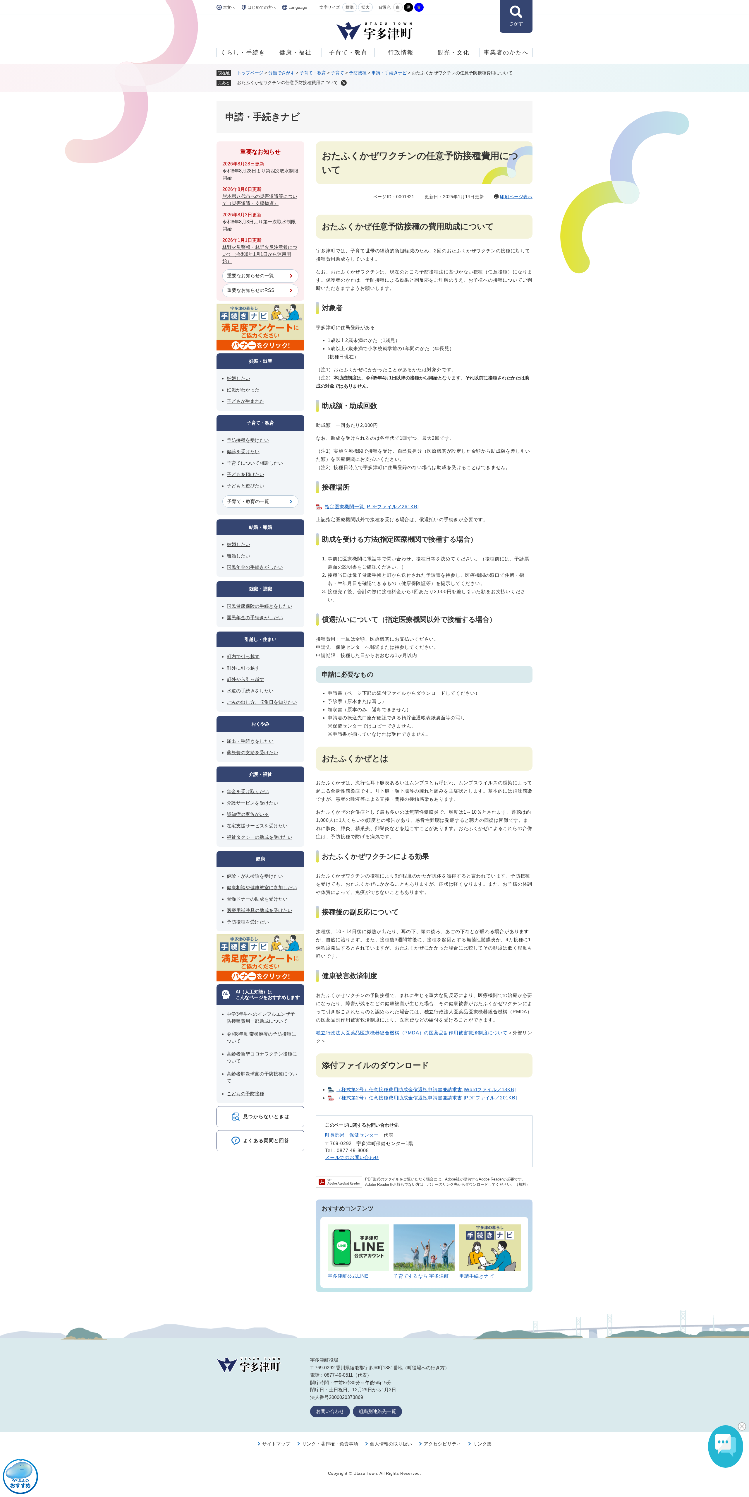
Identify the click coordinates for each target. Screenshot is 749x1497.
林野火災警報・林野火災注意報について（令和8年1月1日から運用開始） (259, 254)
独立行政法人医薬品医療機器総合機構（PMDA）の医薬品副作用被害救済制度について (412, 1032)
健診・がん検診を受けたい (255, 876)
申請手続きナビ (476, 1276)
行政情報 (401, 52)
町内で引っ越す (243, 656)
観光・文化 (453, 52)
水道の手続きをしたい (250, 690)
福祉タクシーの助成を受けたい (259, 837)
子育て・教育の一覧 (248, 501)
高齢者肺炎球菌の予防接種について (262, 1077)
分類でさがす (281, 72)
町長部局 (335, 1134)
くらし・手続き (242, 52)
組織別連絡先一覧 (377, 1411)
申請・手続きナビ (389, 72)
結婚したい (238, 544)
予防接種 (358, 72)
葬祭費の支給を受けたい (252, 752)
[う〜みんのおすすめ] (20, 1476)
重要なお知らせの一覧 (250, 275)
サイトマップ (276, 1443)
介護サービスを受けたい (252, 802)
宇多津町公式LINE (348, 1276)
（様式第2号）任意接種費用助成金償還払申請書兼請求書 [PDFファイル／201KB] (426, 1097)
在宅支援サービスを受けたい (257, 825)
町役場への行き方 (426, 1367)
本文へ (229, 7)
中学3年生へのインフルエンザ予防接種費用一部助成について (261, 1018)
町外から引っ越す (245, 679)
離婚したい (238, 555)
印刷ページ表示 (516, 196)
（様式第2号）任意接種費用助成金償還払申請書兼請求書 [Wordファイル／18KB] (426, 1089)
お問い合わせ (330, 1411)
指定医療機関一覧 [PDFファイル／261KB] (372, 506)
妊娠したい (238, 378)
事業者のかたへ (506, 52)
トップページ (250, 72)
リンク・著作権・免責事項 (330, 1443)
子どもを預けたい (245, 474)
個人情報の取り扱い (391, 1443)
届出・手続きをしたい (250, 741)
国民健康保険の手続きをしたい (259, 606)
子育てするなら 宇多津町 (421, 1276)
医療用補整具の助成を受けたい (259, 910)
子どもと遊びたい (245, 485)
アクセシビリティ (442, 1443)
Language (297, 7)
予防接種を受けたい (248, 440)
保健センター (364, 1134)
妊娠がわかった (243, 389)
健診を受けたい (243, 451)
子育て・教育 (348, 52)
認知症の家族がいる (248, 814)
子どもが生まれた (245, 401)
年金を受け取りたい (248, 791)
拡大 (365, 7)
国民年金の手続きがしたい (255, 567)
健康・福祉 (295, 52)
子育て (337, 72)
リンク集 (482, 1443)
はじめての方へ (262, 7)
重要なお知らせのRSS (250, 290)
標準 (350, 7)
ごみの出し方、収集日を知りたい (262, 702)
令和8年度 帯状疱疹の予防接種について (261, 1037)
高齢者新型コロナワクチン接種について (262, 1057)
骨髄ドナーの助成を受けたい (257, 899)
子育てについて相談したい (255, 463)
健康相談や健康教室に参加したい (262, 887)
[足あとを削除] (343, 82)
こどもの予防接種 (245, 1093)
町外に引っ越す (243, 667)
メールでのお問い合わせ (352, 1157)
